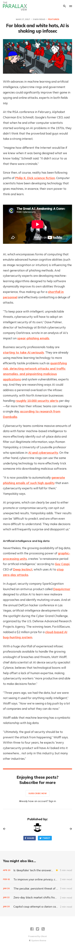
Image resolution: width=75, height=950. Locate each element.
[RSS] (43, 929)
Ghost (44, 936)
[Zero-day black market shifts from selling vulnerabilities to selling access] (37, 897)
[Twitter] (37, 929)
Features (53, 19)
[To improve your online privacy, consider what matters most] (37, 879)
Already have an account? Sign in (37, 801)
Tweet (46, 838)
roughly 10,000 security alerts (37, 400)
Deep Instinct (22, 569)
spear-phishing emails (33, 338)
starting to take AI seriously (23, 352)
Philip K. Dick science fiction (35, 178)
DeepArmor (61, 589)
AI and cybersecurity (43, 452)
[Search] (64, 6)
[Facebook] (32, 929)
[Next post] (69, 828)
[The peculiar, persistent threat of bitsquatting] (37, 888)
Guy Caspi (62, 564)
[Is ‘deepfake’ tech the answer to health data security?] (37, 870)
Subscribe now (37, 793)
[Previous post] (5, 828)
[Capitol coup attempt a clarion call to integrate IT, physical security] (37, 906)
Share (30, 838)
